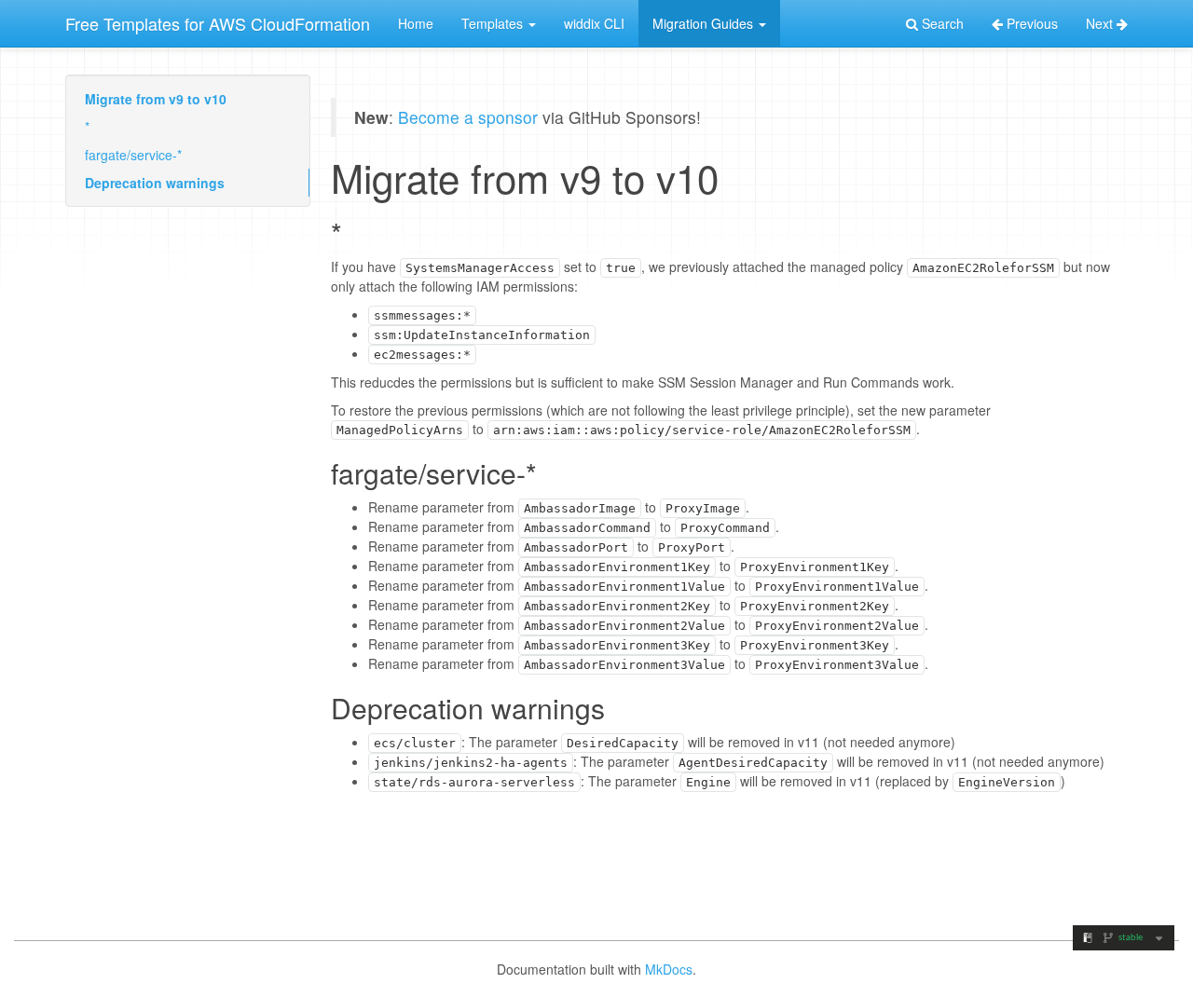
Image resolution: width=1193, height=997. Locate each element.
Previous (1030, 23)
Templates (494, 23)
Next (1101, 23)
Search (941, 23)
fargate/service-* (133, 154)
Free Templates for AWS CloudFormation (217, 23)
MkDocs (668, 969)
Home (415, 23)
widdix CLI (594, 23)
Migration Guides (704, 23)
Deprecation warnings (155, 182)
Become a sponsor (468, 117)
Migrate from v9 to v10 (155, 98)
